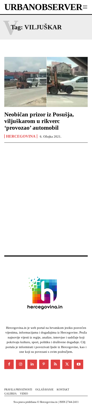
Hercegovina (21, 136)
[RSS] (55, 364)
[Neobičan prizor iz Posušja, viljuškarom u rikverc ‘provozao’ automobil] (46, 82)
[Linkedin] (32, 364)
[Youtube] (78, 364)
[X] (67, 364)
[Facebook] (9, 364)
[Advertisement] (46, 204)
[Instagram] (20, 364)
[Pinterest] (44, 364)
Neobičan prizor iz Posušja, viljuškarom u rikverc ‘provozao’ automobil (39, 121)
